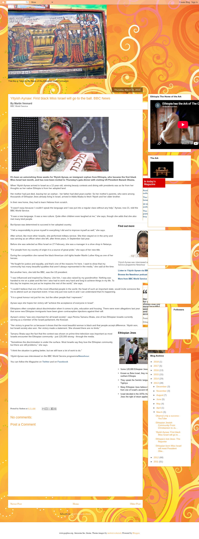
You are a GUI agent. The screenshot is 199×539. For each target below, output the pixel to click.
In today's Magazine (150, 183)
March (159, 412)
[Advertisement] (174, 204)
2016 (156, 370)
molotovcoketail (114, 533)
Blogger (136, 533)
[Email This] (43, 408)
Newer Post (16, 503)
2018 (156, 361)
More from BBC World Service (132, 279)
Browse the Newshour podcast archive (136, 274)
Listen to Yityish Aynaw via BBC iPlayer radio (140, 270)
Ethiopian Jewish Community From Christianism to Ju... (167, 425)
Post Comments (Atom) (81, 513)
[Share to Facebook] (52, 408)
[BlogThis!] (46, 408)
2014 (156, 378)
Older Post (135, 503)
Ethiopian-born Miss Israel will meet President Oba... (168, 448)
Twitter (45, 361)
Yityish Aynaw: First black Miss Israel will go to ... (168, 433)
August (160, 395)
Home (76, 503)
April (158, 408)
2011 (156, 461)
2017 (156, 366)
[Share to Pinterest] (55, 408)
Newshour (83, 356)
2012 (156, 457)
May (158, 403)
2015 (156, 374)
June (159, 399)
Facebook (63, 361)
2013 (156, 383)
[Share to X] (49, 408)
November (161, 391)
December (161, 386)
